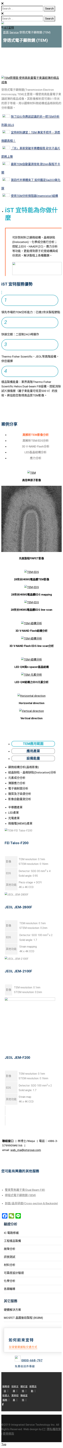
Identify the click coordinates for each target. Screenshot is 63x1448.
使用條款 (8, 1433)
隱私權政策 (54, 1429)
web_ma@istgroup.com (25, 1150)
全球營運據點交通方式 (23, 1347)
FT (43, 1429)
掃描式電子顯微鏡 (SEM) (20, 1195)
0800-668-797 (32, 1360)
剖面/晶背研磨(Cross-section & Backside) (31, 1203)
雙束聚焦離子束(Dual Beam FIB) (25, 1190)
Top (3, 1444)
